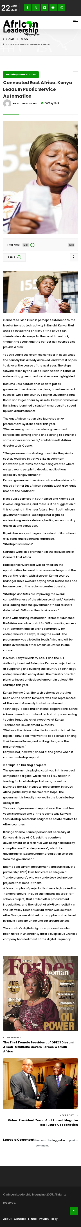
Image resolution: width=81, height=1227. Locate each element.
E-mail (32, 1219)
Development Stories (21, 74)
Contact (20, 1219)
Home (10, 39)
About (7, 1219)
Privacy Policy (48, 1219)
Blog (24, 39)
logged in (58, 1140)
